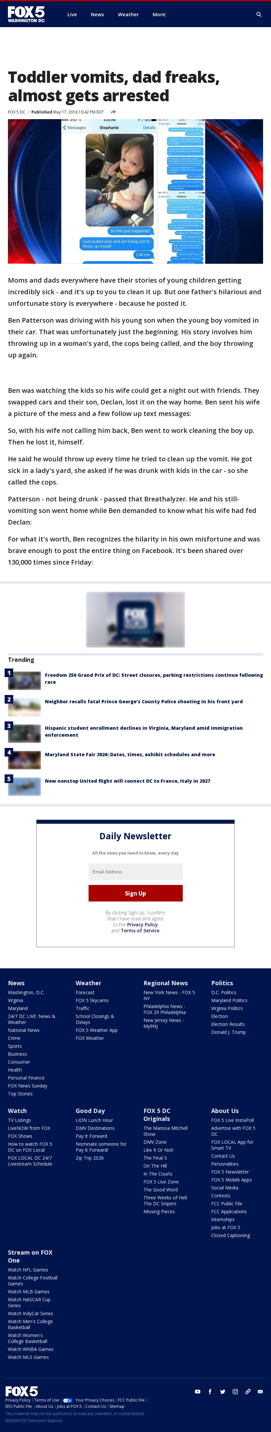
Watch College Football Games (33, 1280)
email (260, 1391)
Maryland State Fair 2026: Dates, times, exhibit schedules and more (130, 754)
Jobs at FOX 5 (225, 1227)
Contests (220, 1195)
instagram (235, 1391)
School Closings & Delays (95, 1019)
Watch (17, 1111)
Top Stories (20, 1093)
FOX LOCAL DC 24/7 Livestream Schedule (30, 1161)
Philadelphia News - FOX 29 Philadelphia (164, 1009)
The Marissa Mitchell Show (165, 1131)
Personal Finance (26, 1078)
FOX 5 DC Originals (157, 1115)
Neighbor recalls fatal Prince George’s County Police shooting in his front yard (144, 701)
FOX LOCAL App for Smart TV (232, 1145)
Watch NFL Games (28, 1270)
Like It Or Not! (158, 1150)
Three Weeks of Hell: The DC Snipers (165, 1200)
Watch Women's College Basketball (27, 1338)
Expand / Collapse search (259, 14)
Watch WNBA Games (31, 1349)
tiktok (248, 1391)
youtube (197, 1391)
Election (219, 1016)
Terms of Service (140, 930)
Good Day (90, 1111)
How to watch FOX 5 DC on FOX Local (30, 1147)
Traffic (83, 1008)
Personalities (225, 1164)
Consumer (19, 1062)
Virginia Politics (227, 1008)
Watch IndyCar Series (30, 1313)
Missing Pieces (159, 1211)
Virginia (15, 1000)
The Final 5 (155, 1158)
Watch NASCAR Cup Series (29, 1302)
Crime (14, 1038)
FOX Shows (20, 1136)
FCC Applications (229, 1211)
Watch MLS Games (28, 1357)
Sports (15, 1046)
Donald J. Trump (228, 1032)
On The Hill (155, 1166)
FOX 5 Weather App (97, 1030)
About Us (225, 1111)
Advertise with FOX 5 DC (233, 1131)
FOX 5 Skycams (92, 1000)
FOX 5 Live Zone (161, 1181)
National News (24, 1030)
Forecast (85, 992)
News (16, 983)
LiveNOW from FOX (29, 1128)
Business (17, 1054)
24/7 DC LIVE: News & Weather (32, 1019)
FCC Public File (226, 1203)
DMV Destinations (95, 1128)
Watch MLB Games (29, 1291)
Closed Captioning (230, 1235)
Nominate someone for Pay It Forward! (101, 1147)
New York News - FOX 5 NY (169, 995)
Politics (222, 983)
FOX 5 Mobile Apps (231, 1180)
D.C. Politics (223, 992)
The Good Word (160, 1189)
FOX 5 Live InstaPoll (232, 1120)
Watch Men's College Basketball (30, 1324)
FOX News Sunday (27, 1086)
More (159, 14)
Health (15, 1070)
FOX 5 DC (16, 112)
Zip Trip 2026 (90, 1158)
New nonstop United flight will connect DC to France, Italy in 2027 (127, 781)
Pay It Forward (91, 1136)
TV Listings (19, 1120)
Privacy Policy (142, 924)
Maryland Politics (229, 1000)
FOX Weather (90, 1038)
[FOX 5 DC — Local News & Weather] (30, 14)
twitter (222, 1391)
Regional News (165, 983)
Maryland (18, 1008)
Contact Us (223, 1156)
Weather (88, 983)
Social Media (224, 1187)
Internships (223, 1219)
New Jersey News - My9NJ (163, 1023)
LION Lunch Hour (94, 1120)
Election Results (228, 1024)
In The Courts (158, 1174)
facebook (210, 1391)
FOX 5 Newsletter (230, 1172)
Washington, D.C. (26, 992)
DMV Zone (155, 1142)
